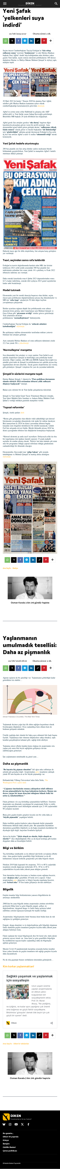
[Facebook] (18, 41)
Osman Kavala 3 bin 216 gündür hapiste (30, 603)
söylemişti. (20, 326)
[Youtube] (16, 1124)
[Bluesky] (4, 1124)
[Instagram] (10, 1124)
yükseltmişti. (24, 343)
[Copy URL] (37, 41)
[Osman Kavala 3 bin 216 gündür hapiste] (30, 588)
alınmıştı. (41, 105)
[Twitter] (22, 1124)
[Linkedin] (31, 41)
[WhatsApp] (5, 41)
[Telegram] (25, 41)
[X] (12, 41)
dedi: (23, 412)
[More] (51, 41)
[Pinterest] (44, 41)
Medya (15, 568)
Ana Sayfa (7, 568)
